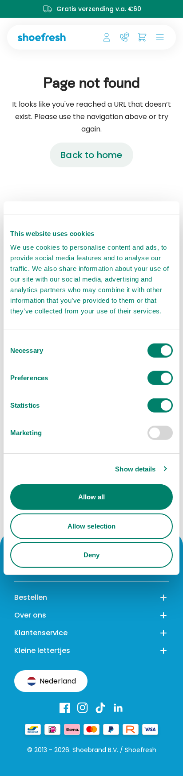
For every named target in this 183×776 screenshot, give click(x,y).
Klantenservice (41, 633)
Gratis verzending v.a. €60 (98, 8)
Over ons (30, 615)
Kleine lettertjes (42, 650)
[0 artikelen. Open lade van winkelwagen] (142, 37)
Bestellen (30, 597)
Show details (135, 468)
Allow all (91, 497)
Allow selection (92, 525)
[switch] (160, 378)
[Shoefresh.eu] (45, 37)
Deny (91, 555)
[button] (158, 37)
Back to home (91, 155)
